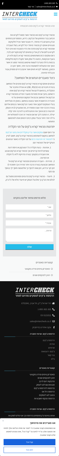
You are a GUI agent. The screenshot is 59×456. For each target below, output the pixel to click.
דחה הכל (29, 450)
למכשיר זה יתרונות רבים (42, 139)
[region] (29, 437)
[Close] (3, 420)
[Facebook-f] (2, 3)
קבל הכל (29, 442)
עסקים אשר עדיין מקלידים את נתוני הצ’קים (24, 132)
